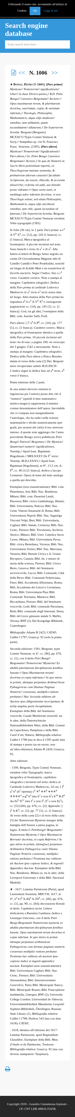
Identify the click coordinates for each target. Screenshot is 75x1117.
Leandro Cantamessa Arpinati (47, 1104)
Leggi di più (51, 10)
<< (22, 73)
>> (54, 73)
